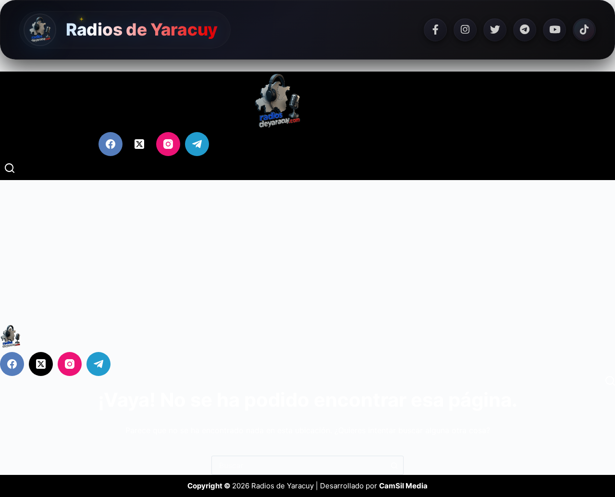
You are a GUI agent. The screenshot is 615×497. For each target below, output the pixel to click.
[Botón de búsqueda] (394, 465)
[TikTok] (584, 29)
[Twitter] (494, 29)
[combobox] (298, 465)
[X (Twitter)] (139, 144)
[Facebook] (435, 29)
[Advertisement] (307, 252)
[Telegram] (524, 29)
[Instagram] (465, 29)
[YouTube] (554, 29)
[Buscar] (9, 168)
